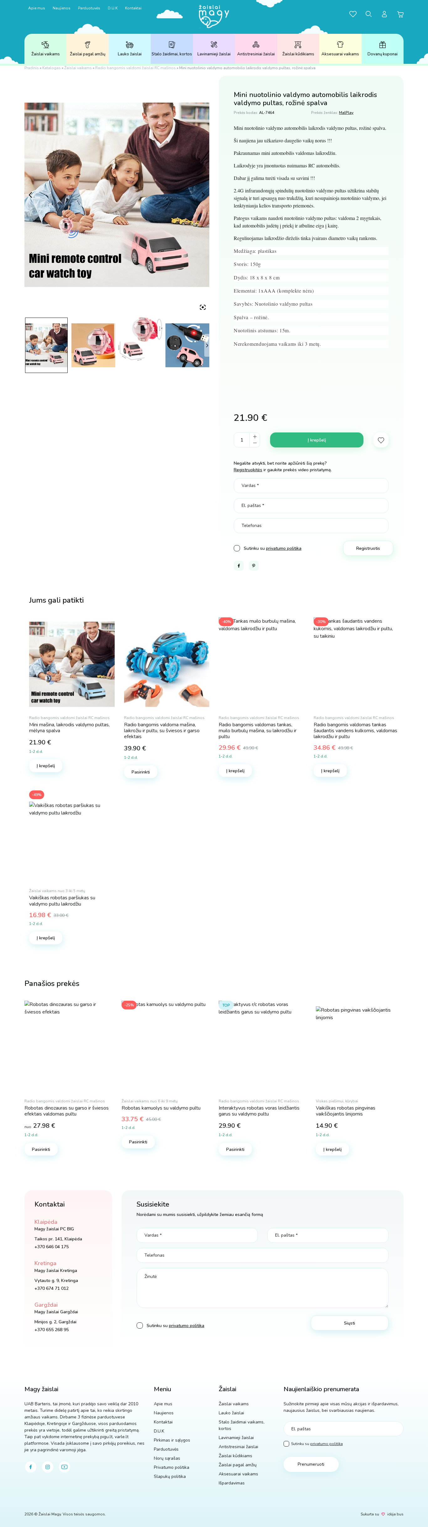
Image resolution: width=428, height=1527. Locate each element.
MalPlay (346, 112)
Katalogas (51, 67)
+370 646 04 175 (51, 1247)
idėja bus (395, 1514)
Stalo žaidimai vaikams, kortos (241, 1425)
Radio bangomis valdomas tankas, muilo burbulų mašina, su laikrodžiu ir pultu (257, 730)
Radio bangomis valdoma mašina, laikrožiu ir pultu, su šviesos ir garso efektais (162, 730)
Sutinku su (317, 1443)
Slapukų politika (170, 1476)
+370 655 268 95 (51, 1330)
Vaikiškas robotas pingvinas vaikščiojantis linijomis (345, 1111)
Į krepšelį (317, 440)
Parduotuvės (89, 8)
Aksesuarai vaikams (340, 54)
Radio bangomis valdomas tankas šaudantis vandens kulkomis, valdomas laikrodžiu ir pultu (355, 730)
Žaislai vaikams (45, 54)
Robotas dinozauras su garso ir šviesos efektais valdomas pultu (66, 1111)
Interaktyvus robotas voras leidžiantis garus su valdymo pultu (259, 1111)
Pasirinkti (141, 772)
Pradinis (31, 67)
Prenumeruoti (311, 1464)
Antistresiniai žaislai (256, 54)
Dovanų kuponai (383, 54)
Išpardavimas (232, 1483)
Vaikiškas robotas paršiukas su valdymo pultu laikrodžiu (62, 900)
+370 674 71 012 (51, 1288)
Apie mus (36, 8)
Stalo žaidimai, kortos (172, 54)
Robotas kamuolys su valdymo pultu (161, 1108)
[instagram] (47, 1467)
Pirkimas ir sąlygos (172, 1440)
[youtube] (64, 1467)
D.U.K (112, 8)
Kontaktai (133, 8)
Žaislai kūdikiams (298, 54)
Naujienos (61, 8)
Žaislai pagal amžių (87, 54)
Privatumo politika (171, 1467)
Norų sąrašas (167, 1458)
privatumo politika (283, 548)
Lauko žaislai (130, 54)
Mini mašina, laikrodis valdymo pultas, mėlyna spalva (69, 727)
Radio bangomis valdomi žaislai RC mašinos (135, 67)
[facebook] (30, 1467)
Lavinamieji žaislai (214, 54)
